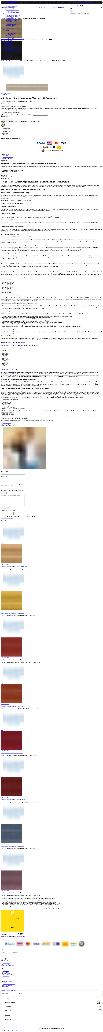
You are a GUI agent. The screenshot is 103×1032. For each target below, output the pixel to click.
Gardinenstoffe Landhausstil (12, 10)
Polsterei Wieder (9, 51)
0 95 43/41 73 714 (7, 423)
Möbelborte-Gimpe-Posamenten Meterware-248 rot (12, 753)
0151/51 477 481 (7, 424)
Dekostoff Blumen (10, 37)
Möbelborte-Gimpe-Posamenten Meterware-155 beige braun (14, 566)
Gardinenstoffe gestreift (11, 6)
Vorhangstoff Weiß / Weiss (12, 16)
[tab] (52, 154)
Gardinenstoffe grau (10, 7)
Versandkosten (11, 103)
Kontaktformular (10, 50)
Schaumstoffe (9, 45)
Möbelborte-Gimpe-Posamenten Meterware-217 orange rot (14, 659)
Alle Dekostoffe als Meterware (13, 30)
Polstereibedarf (21, 936)
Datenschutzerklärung (8, 985)
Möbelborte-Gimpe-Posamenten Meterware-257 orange (13, 799)
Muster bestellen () (6, 120)
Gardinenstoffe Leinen (11, 11)
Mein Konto (6, 976)
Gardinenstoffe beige (10, 3)
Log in (71, 11)
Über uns (8, 53)
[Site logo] (5, 7)
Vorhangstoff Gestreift (11, 20)
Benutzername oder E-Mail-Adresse (78, 5)
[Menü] (101, 1001)
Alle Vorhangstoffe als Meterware (13, 15)
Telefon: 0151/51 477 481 (12, 47)
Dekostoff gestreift (10, 34)
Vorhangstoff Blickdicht (11, 21)
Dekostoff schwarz (10, 38)
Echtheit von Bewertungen (9, 984)
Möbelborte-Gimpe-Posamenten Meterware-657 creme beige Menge (17, 114)
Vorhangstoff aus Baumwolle (12, 28)
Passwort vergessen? (74, 13)
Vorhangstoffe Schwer (11, 23)
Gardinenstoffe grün (10, 8)
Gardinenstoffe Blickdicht (12, 5)
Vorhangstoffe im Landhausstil (13, 19)
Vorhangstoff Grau (10, 17)
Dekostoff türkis (9, 39)
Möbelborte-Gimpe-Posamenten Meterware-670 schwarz (13, 60)
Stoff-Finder (6, 971)
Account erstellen (78, 3)
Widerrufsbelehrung (7, 981)
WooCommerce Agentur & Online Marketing (9, 990)
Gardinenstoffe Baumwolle (12, 2)
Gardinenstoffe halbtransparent (13, 12)
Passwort (72, 8)
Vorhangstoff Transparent (11, 24)
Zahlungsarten (6, 973)
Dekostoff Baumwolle (11, 33)
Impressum (5, 986)
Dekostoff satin (9, 42)
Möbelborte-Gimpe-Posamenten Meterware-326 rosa (12, 892)
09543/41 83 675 (6, 963)
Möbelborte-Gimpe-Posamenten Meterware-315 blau (12, 846)
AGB (4, 982)
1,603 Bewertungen (12, 930)
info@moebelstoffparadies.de (12, 49)
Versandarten (6, 972)
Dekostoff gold (9, 35)
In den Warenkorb (4, 116)
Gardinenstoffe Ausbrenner (12, 1)
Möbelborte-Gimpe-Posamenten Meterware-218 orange (13, 706)
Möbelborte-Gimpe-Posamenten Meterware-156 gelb (12, 613)
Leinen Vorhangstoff (10, 26)
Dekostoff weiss (9, 40)
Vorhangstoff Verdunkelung (12, 25)
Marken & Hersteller (7, 974)
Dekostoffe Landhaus (11, 32)
